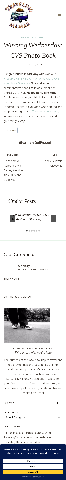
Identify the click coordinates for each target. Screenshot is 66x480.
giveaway (10, 130)
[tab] (27, 231)
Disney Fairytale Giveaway (52, 160)
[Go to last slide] (12, 218)
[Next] (53, 218)
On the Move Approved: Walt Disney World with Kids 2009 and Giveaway (15, 168)
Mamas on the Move (33, 37)
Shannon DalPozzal (35, 143)
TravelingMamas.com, (45, 111)
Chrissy (24, 266)
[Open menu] (59, 15)
